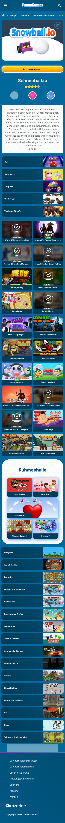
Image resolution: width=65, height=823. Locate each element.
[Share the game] (14, 95)
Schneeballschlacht (44, 15)
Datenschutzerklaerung (22, 766)
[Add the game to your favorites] (57, 25)
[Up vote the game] (51, 95)
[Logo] (32, 5)
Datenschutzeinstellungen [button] (23, 760)
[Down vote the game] (32, 95)
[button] (59, 5)
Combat (25, 15)
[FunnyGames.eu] (3, 15)
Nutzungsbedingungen (22, 778)
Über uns (14, 784)
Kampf (13, 15)
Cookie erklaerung (19, 772)
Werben (14, 796)
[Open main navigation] (5, 5)
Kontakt (14, 790)
